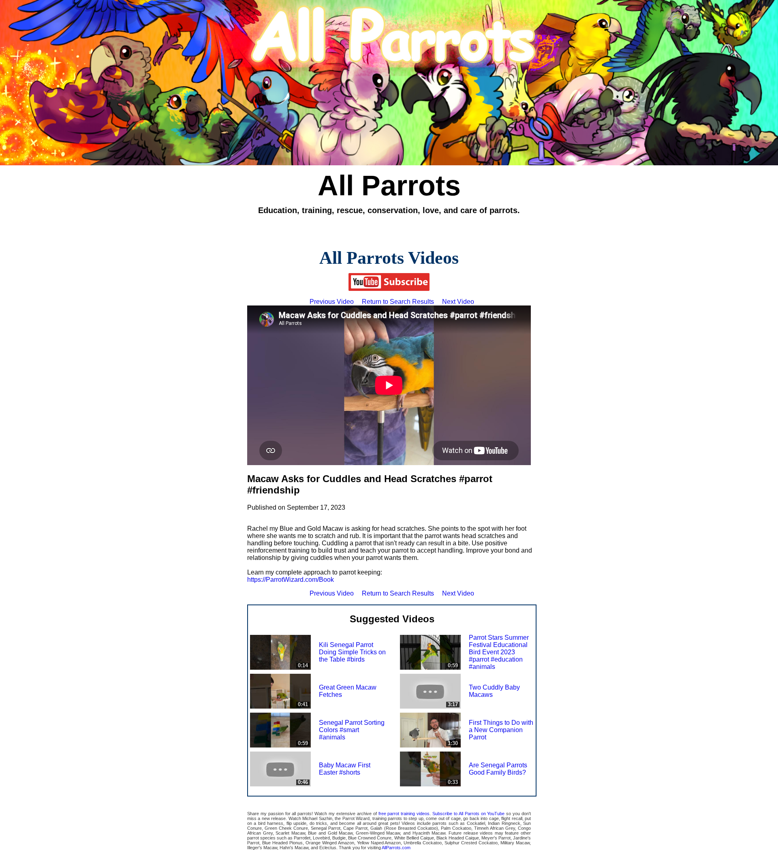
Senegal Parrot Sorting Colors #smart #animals (352, 730)
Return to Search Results (398, 301)
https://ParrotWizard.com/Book (290, 579)
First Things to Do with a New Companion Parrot (501, 730)
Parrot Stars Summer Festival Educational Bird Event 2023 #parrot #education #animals (499, 652)
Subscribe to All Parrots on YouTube (468, 813)
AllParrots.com (396, 847)
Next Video (458, 301)
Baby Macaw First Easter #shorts (344, 769)
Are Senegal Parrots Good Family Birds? (498, 769)
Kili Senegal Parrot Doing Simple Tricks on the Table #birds (352, 652)
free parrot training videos (404, 813)
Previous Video (332, 301)
